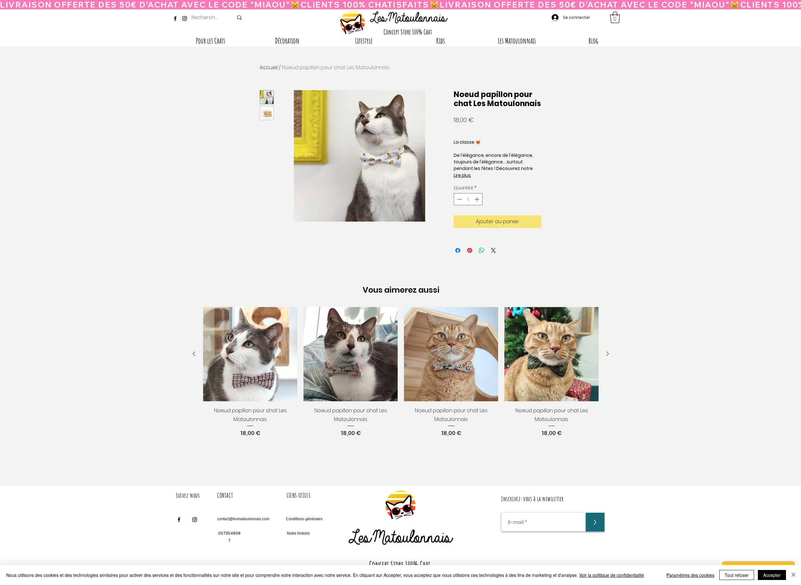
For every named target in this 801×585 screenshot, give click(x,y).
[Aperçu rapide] (250, 354)
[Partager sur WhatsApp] (481, 250)
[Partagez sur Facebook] (458, 250)
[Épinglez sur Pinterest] (469, 250)
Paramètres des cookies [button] (690, 575)
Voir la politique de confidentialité (611, 575)
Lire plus (462, 175)
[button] (615, 17)
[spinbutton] (468, 199)
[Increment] (477, 199)
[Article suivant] (607, 353)
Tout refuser (737, 575)
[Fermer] (793, 575)
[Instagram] (184, 18)
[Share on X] (493, 250)
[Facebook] (175, 18)
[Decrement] (459, 199)
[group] (400, 384)
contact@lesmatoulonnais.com (243, 519)
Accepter (772, 575)
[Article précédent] (194, 353)
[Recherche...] (239, 17)
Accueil (269, 67)
